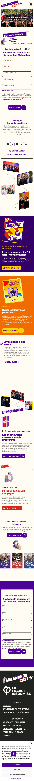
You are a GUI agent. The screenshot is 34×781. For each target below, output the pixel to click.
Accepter (17, 765)
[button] (31, 743)
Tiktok (19, 728)
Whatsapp (8, 722)
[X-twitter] (12, 144)
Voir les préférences (17, 775)
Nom (5, 66)
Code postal (8, 85)
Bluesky (7, 735)
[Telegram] (17, 144)
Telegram (20, 722)
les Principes (6, 100)
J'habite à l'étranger (8, 90)
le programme (17, 100)
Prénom (6, 60)
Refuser (17, 770)
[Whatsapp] (26, 144)
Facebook (8, 732)
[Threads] (22, 144)
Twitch (6, 725)
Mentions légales (16, 778)
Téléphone (7, 79)
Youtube (16, 725)
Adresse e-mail (9, 73)
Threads (19, 732)
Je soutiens (23, 712)
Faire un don (9, 712)
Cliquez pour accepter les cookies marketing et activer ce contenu (17, 18)
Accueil (7, 705)
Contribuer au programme (16, 709)
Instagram (8, 728)
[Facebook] (8, 144)
